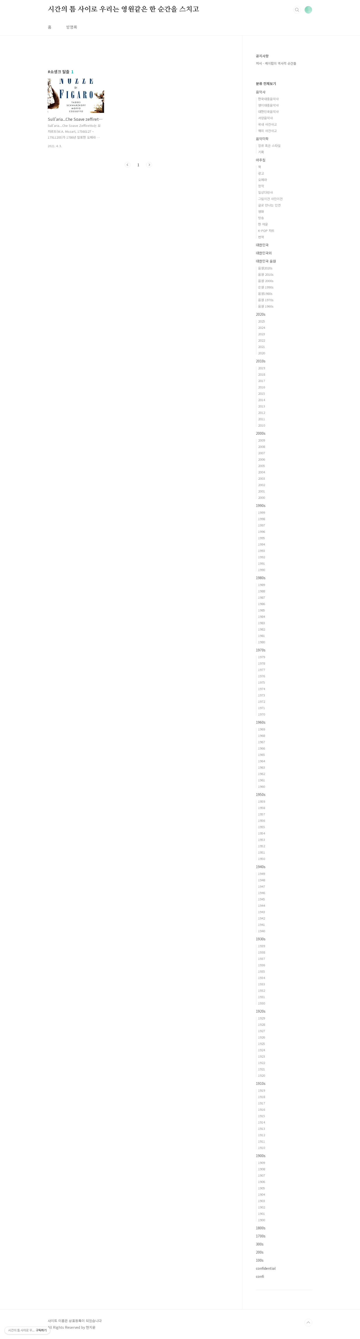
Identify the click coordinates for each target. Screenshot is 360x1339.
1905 (261, 1188)
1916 (261, 1109)
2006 (261, 459)
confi (260, 1276)
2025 (261, 321)
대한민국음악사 (268, 111)
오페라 (262, 179)
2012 (261, 412)
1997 (261, 525)
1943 (261, 911)
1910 (261, 1147)
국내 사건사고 (267, 124)
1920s (260, 1011)
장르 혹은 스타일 (269, 145)
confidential (266, 1268)
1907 (261, 1175)
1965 (261, 754)
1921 (261, 1069)
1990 (261, 569)
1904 (261, 1194)
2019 (261, 368)
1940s (260, 866)
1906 (261, 1181)
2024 (261, 327)
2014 (261, 399)
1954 (261, 833)
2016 (261, 387)
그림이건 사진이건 (270, 198)
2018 (261, 374)
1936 (261, 965)
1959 (261, 801)
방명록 (71, 27)
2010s (260, 361)
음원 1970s (266, 300)
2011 (261, 419)
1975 (261, 682)
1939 (261, 946)
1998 (261, 518)
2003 (261, 478)
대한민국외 (264, 253)
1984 (261, 616)
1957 (261, 814)
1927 (261, 1030)
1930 (261, 1003)
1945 (261, 899)
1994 (261, 544)
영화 (261, 211)
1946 (261, 892)
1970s (260, 649)
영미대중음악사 (268, 105)
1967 (261, 742)
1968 (261, 735)
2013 (261, 406)
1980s (260, 577)
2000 (261, 497)
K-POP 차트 (266, 230)
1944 (261, 905)
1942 (261, 918)
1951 (261, 852)
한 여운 (263, 224)
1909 (261, 1162)
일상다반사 (265, 192)
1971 (261, 707)
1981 (261, 635)
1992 (261, 557)
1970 (261, 714)
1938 (261, 952)
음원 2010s (266, 274)
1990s (260, 505)
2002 (261, 484)
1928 (261, 1024)
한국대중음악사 (268, 98)
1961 (261, 780)
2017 (261, 380)
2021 (261, 346)
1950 (261, 858)
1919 (261, 1090)
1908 (261, 1169)
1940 (261, 931)
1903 (261, 1200)
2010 (261, 425)
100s (260, 1260)
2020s (260, 314)
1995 (261, 538)
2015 (261, 393)
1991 (261, 563)
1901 (261, 1213)
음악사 (260, 91)
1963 (261, 767)
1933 (261, 984)
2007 (261, 453)
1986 (261, 603)
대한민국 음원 (266, 261)
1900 (261, 1220)
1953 (261, 839)
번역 (261, 237)
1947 (261, 886)
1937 (261, 958)
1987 (261, 597)
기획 (261, 152)
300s (260, 1244)
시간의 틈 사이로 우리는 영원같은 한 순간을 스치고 (123, 9)
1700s (260, 1235)
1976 (261, 676)
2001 (261, 491)
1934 (261, 977)
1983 (261, 623)
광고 (261, 173)
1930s (260, 938)
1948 (261, 880)
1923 (261, 1056)
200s (260, 1252)
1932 (261, 990)
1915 (261, 1115)
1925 (261, 1043)
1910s (260, 1083)
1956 (261, 820)
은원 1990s (266, 287)
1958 (261, 807)
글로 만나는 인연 (269, 205)
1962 (261, 773)
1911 (261, 1141)
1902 (261, 1207)
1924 (261, 1050)
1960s (260, 722)
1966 (261, 748)
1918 (261, 1096)
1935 (261, 971)
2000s (260, 433)
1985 (261, 610)
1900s (260, 1155)
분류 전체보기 (266, 83)
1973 (261, 695)
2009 (261, 440)
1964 (261, 761)
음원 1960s (266, 306)
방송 (261, 217)
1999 (261, 512)
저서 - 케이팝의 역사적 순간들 (276, 63)
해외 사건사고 (267, 130)
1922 (261, 1062)
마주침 (260, 159)
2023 (261, 334)
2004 (261, 472)
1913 (261, 1128)
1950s (260, 794)
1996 (261, 531)
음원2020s (265, 268)
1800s (260, 1227)
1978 (261, 663)
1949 (261, 873)
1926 (261, 1037)
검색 (297, 9)
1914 (261, 1122)
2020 (261, 353)
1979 (261, 657)
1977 (261, 669)
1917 (261, 1103)
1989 (261, 584)
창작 (261, 186)
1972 (261, 701)
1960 (261, 786)
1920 (261, 1075)
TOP (308, 1323)
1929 (261, 1018)
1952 (261, 846)
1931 (261, 996)
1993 (261, 550)
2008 (261, 446)
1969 (261, 729)
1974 (261, 688)
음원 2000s (266, 280)
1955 (261, 827)
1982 (261, 629)
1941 (261, 924)
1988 (261, 591)
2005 (261, 465)
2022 (261, 340)
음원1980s (265, 293)
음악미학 (262, 138)
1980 (261, 642)
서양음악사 (265, 118)
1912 (261, 1135)
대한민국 (262, 244)
